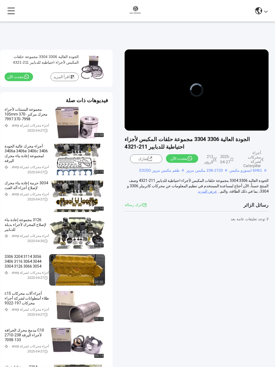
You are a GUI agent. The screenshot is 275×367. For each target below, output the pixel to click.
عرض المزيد (207, 191)
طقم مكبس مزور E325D (159, 170)
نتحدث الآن (179, 158)
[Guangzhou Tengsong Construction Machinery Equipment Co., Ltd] (135, 10)
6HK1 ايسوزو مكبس (245, 170)
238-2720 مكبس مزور (204, 170)
